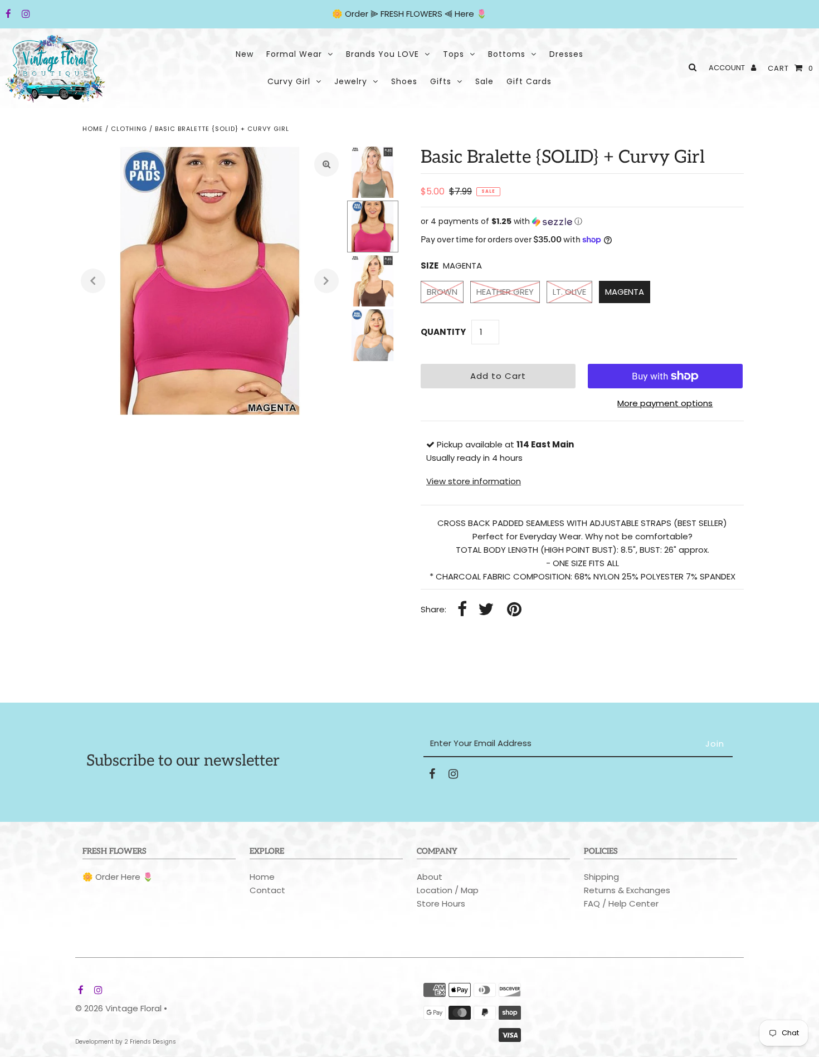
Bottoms (506, 54)
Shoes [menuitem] (404, 81)
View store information (473, 481)
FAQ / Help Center (621, 903)
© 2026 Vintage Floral (118, 1008)
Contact (267, 890)
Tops (453, 54)
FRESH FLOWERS (411, 14)
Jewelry (350, 81)
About (429, 877)
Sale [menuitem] (484, 81)
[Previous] (93, 281)
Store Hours (441, 903)
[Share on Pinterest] (514, 610)
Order (357, 14)
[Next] (326, 281)
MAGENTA (624, 292)
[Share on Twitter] (486, 610)
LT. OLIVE (569, 292)
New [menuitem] (245, 54)
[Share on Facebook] (462, 610)
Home (92, 128)
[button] (582, 221)
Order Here (117, 877)
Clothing (129, 128)
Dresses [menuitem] (566, 54)
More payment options (665, 403)
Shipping (601, 877)
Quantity (443, 332)
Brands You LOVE (382, 54)
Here (464, 14)
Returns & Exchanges (627, 890)
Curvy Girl (288, 81)
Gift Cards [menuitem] (529, 81)
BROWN (442, 292)
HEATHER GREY (505, 292)
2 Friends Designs (150, 1041)
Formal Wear (294, 54)
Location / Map (448, 890)
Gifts (440, 81)
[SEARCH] (690, 67)
